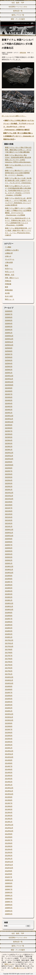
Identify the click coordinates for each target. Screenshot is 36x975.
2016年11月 (9, 680)
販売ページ (8, 964)
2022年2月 (8, 486)
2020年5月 (8, 551)
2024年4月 (8, 403)
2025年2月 (8, 369)
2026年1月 (8, 333)
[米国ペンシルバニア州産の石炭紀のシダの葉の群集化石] (18, 88)
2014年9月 (8, 760)
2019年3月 (8, 594)
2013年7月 (8, 803)
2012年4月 (8, 849)
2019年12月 (9, 566)
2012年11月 (9, 828)
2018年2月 (8, 634)
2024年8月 (8, 391)
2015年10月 (9, 720)
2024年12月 (9, 376)
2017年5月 (8, 662)
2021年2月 (8, 523)
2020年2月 (8, 560)
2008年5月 (8, 908)
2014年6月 (8, 769)
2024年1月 (8, 413)
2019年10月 (9, 572)
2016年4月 (8, 702)
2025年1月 (8, 373)
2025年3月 (8, 366)
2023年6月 (8, 434)
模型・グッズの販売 (18, 19)
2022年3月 (8, 483)
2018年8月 (8, 616)
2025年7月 (8, 354)
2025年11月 (9, 342)
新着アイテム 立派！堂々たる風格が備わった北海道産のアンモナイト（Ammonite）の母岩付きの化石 (18, 136)
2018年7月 (8, 619)
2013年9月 (8, 797)
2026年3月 (8, 326)
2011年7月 (8, 877)
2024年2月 (8, 409)
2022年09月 (9, 465)
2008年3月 (8, 914)
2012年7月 (8, 840)
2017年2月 (8, 671)
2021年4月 (8, 517)
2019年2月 (8, 597)
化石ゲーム (9, 268)
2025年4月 (8, 363)
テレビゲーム (9, 259)
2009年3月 (8, 892)
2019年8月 (8, 579)
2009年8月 (8, 886)
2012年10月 (9, 831)
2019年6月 (8, 585)
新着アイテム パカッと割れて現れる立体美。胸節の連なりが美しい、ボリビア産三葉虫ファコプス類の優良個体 (18, 150)
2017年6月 (8, 659)
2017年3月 (8, 668)
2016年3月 (8, 705)
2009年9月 (8, 883)
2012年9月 (8, 834)
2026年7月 (8, 314)
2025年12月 (9, 339)
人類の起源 (9, 262)
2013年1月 (8, 822)
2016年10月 (9, 683)
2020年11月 (9, 532)
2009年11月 (9, 880)
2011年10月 (9, 868)
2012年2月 (8, 855)
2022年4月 (8, 480)
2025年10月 (9, 345)
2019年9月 (8, 576)
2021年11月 (9, 496)
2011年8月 (8, 874)
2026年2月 (8, 330)
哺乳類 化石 (9, 275)
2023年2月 (8, 446)
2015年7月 (8, 729)
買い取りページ (19, 968)
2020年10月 (9, 536)
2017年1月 (8, 674)
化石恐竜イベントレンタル (18, 6)
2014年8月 (8, 763)
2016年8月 (8, 689)
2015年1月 (8, 748)
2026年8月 (8, 311)
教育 (6, 287)
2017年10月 (9, 646)
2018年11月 (9, 606)
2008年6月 (8, 905)
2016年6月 (8, 695)
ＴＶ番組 (8, 247)
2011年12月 (9, 862)
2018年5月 (8, 625)
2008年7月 (8, 902)
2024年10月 (9, 382)
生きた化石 (9, 296)
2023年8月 (8, 428)
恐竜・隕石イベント (12, 278)
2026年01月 (9, 336)
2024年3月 (8, 406)
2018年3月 (8, 631)
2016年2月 (8, 708)
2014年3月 (8, 779)
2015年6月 (8, 732)
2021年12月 (9, 493)
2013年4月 (8, 812)
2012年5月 (8, 846)
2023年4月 (8, 440)
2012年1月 (8, 858)
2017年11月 (9, 643)
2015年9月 (8, 723)
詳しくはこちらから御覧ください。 (14, 116)
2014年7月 (8, 766)
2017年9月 (8, 649)
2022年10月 (9, 459)
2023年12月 (9, 416)
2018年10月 (9, 609)
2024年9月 (8, 388)
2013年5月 (8, 809)
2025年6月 (8, 357)
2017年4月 (8, 665)
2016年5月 (8, 699)
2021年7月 (8, 508)
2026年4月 (8, 323)
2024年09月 (9, 385)
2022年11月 (9, 456)
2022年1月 (8, 489)
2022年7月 (8, 471)
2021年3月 (8, 520)
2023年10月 (9, 422)
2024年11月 (9, 379)
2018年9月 (8, 612)
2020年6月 (8, 548)
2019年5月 (8, 588)
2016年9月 (8, 686)
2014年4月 (8, 775)
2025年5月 (8, 360)
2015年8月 (8, 726)
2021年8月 (8, 505)
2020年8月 (8, 542)
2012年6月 (8, 843)
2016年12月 (9, 677)
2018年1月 (8, 637)
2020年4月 (8, 554)
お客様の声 (9, 253)
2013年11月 (9, 791)
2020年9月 (8, 539)
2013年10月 (9, 794)
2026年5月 (8, 320)
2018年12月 (9, 603)
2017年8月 (8, 652)
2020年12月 (9, 529)
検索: (6, 926)
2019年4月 (8, 591)
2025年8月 (8, 351)
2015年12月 (9, 714)
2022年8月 (8, 468)
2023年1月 (8, 449)
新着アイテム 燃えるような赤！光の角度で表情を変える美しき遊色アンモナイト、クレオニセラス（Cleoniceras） (18, 180)
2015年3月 (8, 742)
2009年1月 (8, 895)
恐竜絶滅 (8, 284)
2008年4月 (8, 911)
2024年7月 (8, 394)
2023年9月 (8, 425)
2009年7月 (8, 889)
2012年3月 (8, 852)
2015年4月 (8, 739)
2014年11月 (9, 754)
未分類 (7, 293)
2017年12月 (9, 640)
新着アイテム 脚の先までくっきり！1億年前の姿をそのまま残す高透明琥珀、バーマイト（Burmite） (18, 173)
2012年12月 (9, 825)
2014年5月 (8, 772)
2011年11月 (9, 865)
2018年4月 (8, 628)
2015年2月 (8, 745)
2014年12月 (9, 751)
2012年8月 (8, 837)
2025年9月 (8, 348)
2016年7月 (8, 692)
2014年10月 (9, 757)
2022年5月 (8, 477)
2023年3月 (8, 443)
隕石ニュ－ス (9, 299)
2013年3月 (8, 815)
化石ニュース (9, 271)
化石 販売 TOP (18, 2)
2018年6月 (8, 622)
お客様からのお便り (12, 250)
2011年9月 (8, 871)
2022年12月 (9, 453)
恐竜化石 (8, 281)
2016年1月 (8, 711)
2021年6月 (8, 511)
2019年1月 (8, 600)
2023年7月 (8, 431)
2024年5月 (8, 400)
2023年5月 (8, 437)
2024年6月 (8, 397)
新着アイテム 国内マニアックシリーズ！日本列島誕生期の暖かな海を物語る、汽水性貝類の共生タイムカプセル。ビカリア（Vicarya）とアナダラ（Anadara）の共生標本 (18, 190)
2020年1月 (8, 563)
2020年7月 (8, 545)
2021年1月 (8, 526)
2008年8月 (8, 898)
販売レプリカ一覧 (18, 15)
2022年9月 (8, 462)
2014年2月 (8, 782)
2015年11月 (9, 717)
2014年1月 (8, 785)
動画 (6, 265)
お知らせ (8, 256)
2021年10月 (9, 499)
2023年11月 (9, 419)
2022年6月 (8, 474)
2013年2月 (8, 818)
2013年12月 (9, 788)
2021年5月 (8, 514)
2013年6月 (8, 806)
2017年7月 (8, 656)
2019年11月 (9, 569)
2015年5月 (8, 735)
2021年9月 (8, 502)
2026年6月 (8, 317)
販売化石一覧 (17, 11)
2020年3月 (8, 557)
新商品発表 (23, 52)
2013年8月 (8, 800)
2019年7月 (8, 582)
